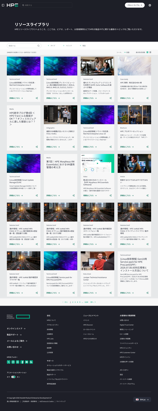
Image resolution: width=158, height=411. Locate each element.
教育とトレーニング (126, 329)
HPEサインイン (125, 357)
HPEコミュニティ (126, 348)
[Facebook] (22, 362)
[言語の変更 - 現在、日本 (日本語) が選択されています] (149, 5)
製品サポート (51, 374)
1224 (86, 302)
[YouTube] (26, 362)
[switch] (12, 377)
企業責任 (50, 334)
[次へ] (95, 302)
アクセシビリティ (53, 325)
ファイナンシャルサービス (129, 343)
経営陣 (49, 348)
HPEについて (51, 320)
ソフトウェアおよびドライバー (57, 379)
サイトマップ (60, 401)
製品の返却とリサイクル (55, 370)
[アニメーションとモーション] (13, 377)
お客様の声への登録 (126, 361)
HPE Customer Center (127, 352)
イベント (86, 320)
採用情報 (50, 329)
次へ (91, 302)
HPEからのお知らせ (90, 338)
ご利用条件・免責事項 (29, 401)
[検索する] (23, 5)
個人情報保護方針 (13, 401)
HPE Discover (88, 325)
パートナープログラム (127, 384)
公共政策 (50, 352)
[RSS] (31, 362)
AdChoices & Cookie (47, 401)
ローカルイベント (89, 329)
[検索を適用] (38, 45)
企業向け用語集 (125, 338)
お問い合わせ (124, 320)
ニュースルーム (88, 334)
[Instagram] (13, 362)
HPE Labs (50, 338)
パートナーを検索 (126, 379)
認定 (121, 374)
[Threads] (17, 362)
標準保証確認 (51, 384)
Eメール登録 (124, 334)
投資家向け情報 (52, 343)
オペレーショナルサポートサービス (59, 365)
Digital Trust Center (127, 325)
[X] (8, 362)
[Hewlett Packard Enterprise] (12, 5)
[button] (3, 5)
